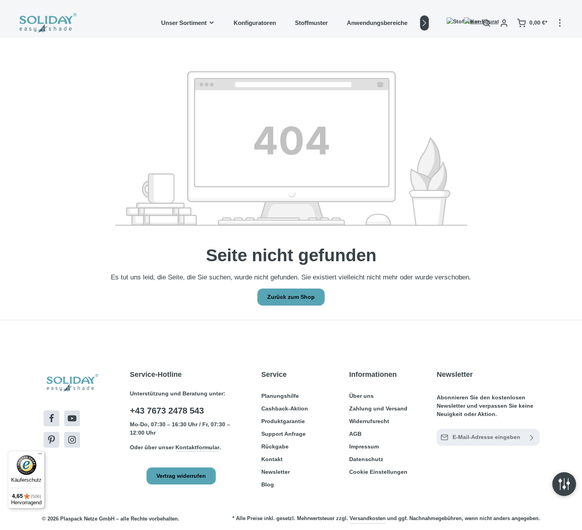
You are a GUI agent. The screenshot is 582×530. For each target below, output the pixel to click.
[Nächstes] (424, 23)
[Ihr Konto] (504, 23)
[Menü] (40, 455)
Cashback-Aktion (284, 408)
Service (274, 374)
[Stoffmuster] (452, 23)
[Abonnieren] (532, 437)
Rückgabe (275, 446)
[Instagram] (72, 440)
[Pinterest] (51, 440)
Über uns (361, 396)
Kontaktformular (197, 447)
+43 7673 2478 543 (167, 411)
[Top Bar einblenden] (560, 23)
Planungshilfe (280, 396)
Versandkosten (368, 518)
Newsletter (275, 472)
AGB (355, 434)
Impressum (364, 446)
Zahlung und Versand (378, 408)
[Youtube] (72, 418)
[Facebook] (51, 418)
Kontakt (272, 459)
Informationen (373, 374)
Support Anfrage (283, 434)
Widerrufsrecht (369, 421)
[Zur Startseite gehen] (47, 22)
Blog (267, 484)
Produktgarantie (283, 421)
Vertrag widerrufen (181, 476)
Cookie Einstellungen (378, 472)
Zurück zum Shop (291, 297)
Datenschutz (366, 459)
